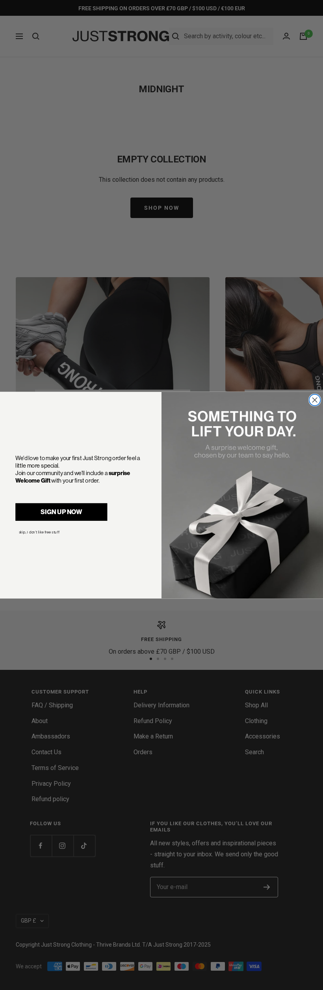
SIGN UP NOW (61, 511)
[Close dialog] (315, 400)
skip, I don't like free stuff (39, 531)
